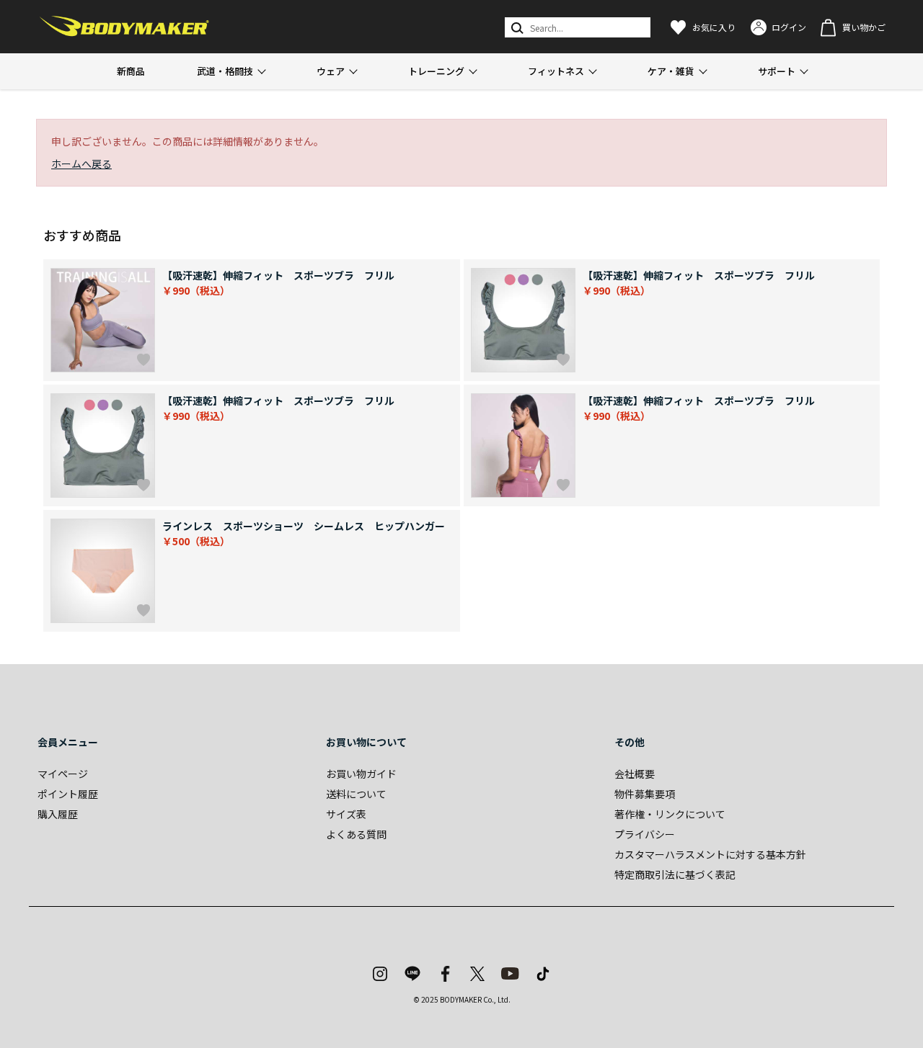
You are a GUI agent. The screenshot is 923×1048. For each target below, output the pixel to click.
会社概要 (634, 773)
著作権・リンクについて (669, 814)
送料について (356, 794)
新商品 (131, 71)
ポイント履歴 (67, 794)
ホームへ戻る (81, 163)
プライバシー (644, 834)
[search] (516, 27)
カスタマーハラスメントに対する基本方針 (710, 854)
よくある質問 (356, 834)
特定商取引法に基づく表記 (675, 874)
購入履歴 (57, 814)
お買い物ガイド (361, 773)
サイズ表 (346, 814)
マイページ (62, 773)
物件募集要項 (644, 794)
